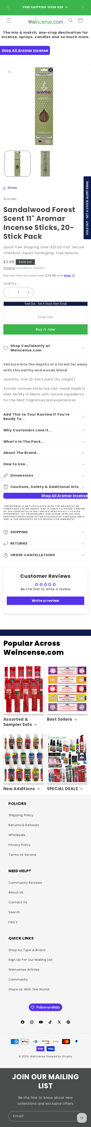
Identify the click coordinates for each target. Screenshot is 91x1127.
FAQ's (13, 922)
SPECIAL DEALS (62, 788)
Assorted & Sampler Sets (17, 722)
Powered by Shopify (59, 1056)
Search (14, 912)
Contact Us (17, 902)
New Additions (19, 788)
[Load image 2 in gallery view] (45, 164)
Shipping (9, 268)
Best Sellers (59, 719)
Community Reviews (25, 883)
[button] (9, 20)
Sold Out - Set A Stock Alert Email (46, 303)
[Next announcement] (83, 7)
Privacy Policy (19, 845)
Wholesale (17, 835)
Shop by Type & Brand (27, 950)
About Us (15, 892)
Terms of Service (22, 855)
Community (18, 979)
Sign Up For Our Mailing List (30, 960)
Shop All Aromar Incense (25, 50)
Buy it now (45, 329)
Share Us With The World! (29, 989)
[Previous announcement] (8, 7)
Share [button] (12, 188)
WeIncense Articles (24, 970)
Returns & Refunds (23, 825)
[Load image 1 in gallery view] (17, 164)
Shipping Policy (20, 815)
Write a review (45, 600)
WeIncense (37, 1056)
